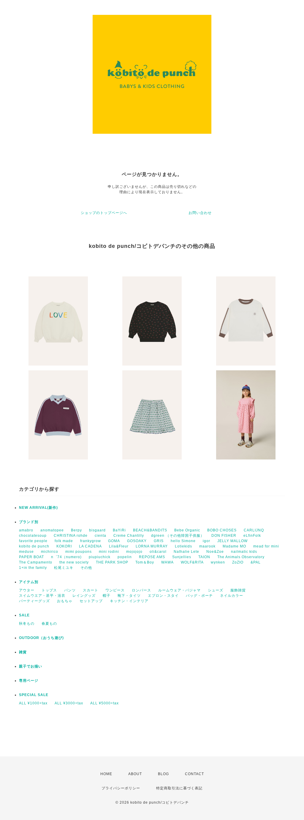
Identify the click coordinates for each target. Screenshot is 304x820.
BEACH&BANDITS (150, 530)
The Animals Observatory (241, 557)
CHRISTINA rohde (71, 535)
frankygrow (90, 541)
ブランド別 (28, 522)
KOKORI (64, 546)
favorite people (33, 541)
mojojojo (134, 552)
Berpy (76, 530)
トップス (49, 590)
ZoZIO (237, 562)
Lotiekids (183, 546)
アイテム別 (28, 582)
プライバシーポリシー (121, 788)
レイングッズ (84, 596)
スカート (90, 590)
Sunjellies (181, 557)
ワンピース (115, 590)
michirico (49, 552)
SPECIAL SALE (33, 695)
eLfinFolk (252, 535)
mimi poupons (78, 552)
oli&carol (158, 552)
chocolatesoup (33, 535)
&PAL (256, 562)
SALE (24, 615)
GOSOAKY (137, 541)
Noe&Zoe (215, 552)
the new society (74, 562)
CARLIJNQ (254, 530)
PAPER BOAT (31, 557)
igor (206, 541)
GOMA (114, 541)
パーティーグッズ (34, 601)
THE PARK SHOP (112, 562)
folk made (64, 541)
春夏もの (49, 623)
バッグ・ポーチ (199, 596)
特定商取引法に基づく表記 (179, 788)
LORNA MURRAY (152, 546)
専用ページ (28, 681)
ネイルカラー (231, 596)
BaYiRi (119, 530)
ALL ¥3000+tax (69, 703)
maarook (207, 546)
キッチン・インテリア (129, 601)
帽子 (106, 596)
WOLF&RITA (192, 562)
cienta (100, 535)
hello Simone (183, 541)
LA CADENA (90, 546)
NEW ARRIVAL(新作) (38, 508)
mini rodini (109, 552)
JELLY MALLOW (232, 541)
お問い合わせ (200, 213)
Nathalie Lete (186, 552)
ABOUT (135, 774)
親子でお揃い (30, 666)
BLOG (163, 774)
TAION (204, 557)
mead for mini (266, 546)
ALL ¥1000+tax (33, 703)
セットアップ (91, 601)
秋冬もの (26, 623)
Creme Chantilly (128, 535)
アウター (26, 590)
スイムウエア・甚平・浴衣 (42, 596)
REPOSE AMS (152, 557)
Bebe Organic (187, 530)
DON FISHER (223, 535)
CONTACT (194, 774)
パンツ (70, 590)
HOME (106, 774)
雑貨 (23, 652)
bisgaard (97, 530)
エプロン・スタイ (163, 596)
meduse (26, 552)
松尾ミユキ (63, 568)
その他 (86, 568)
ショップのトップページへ (104, 213)
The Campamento (35, 562)
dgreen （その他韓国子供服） (177, 535)
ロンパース (141, 590)
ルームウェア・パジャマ (179, 590)
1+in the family (33, 568)
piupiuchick (99, 557)
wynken (218, 562)
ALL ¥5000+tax (104, 703)
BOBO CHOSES (222, 530)
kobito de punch (34, 546)
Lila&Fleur (119, 546)
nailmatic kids (244, 552)
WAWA (167, 562)
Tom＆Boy (144, 562)
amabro (26, 530)
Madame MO (234, 546)
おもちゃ (64, 601)
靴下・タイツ (129, 596)
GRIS (159, 541)
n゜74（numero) (66, 557)
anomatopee (52, 530)
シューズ (215, 590)
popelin (125, 557)
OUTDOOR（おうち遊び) (41, 638)
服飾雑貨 (238, 590)
